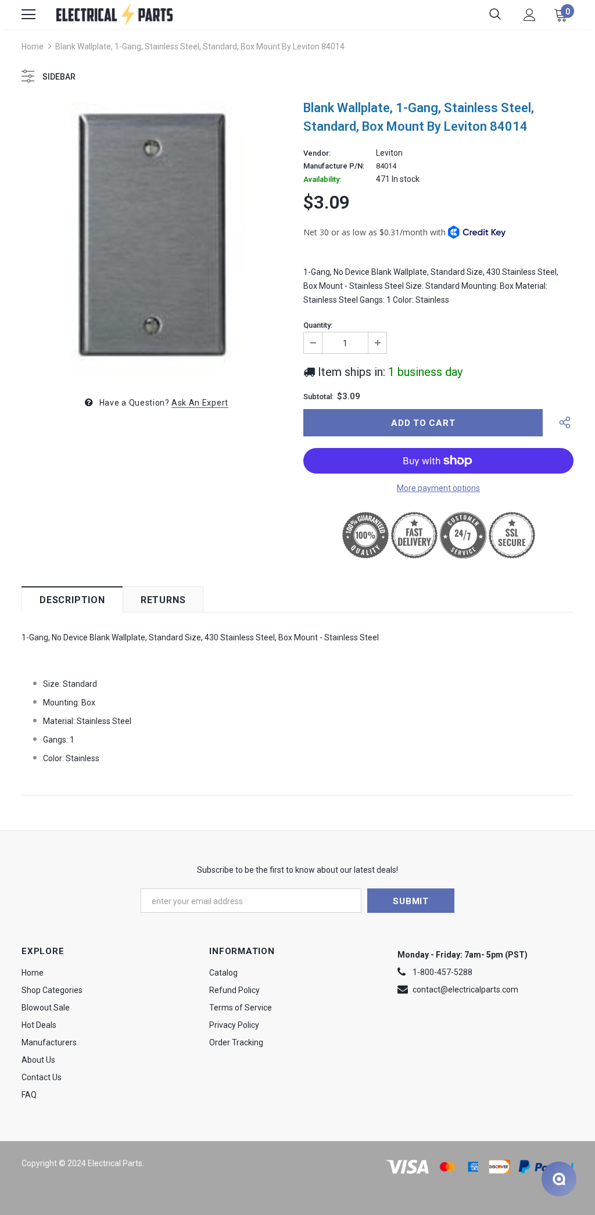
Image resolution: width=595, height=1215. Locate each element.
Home (32, 46)
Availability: (322, 179)
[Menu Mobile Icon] (28, 14)
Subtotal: (318, 397)
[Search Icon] (495, 14)
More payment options (438, 488)
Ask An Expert (199, 402)
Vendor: (317, 153)
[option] (156, 238)
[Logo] (114, 14)
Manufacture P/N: (333, 166)
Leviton (389, 152)
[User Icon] (530, 15)
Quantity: (317, 325)
